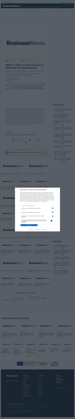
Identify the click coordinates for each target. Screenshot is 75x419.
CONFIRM (29, 225)
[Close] (58, 190)
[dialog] (37, 209)
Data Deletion (30, 229)
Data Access (37, 229)
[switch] (52, 208)
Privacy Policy (44, 229)
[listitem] (37, 205)
